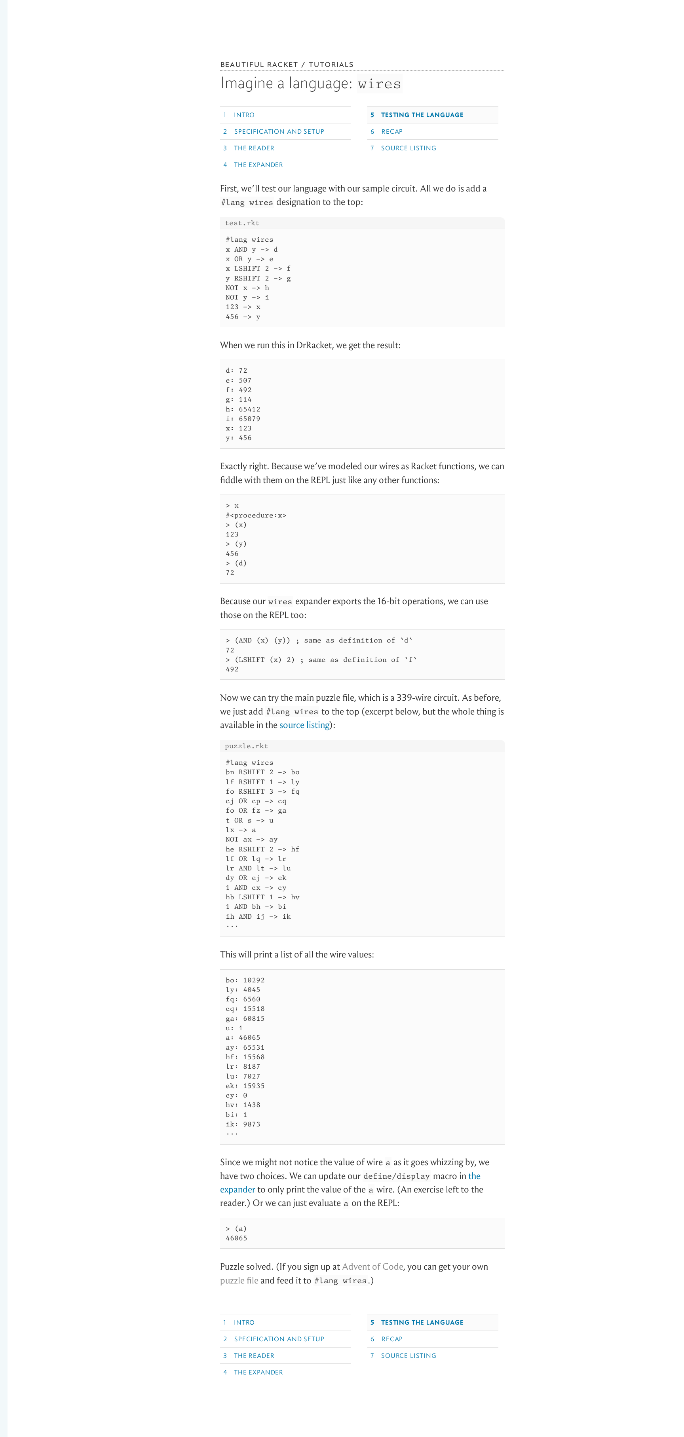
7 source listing (403, 148)
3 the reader (248, 148)
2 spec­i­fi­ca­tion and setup (273, 131)
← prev (25, 106)
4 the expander (253, 165)
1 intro (239, 115)
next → (659, 106)
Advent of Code (372, 1266)
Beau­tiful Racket (259, 63)
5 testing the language (417, 115)
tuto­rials (330, 63)
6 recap (386, 131)
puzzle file (239, 1280)
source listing (304, 725)
